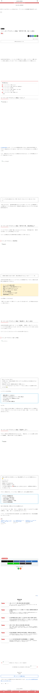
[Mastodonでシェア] (15, 418)
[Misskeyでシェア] (32, 418)
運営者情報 (9, 690)
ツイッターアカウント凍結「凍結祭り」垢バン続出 (12, 89)
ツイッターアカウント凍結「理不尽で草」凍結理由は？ (12, 86)
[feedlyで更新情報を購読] (18, 568)
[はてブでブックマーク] (33, 36)
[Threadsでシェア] (15, 421)
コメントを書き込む (20, 676)
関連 (4, 93)
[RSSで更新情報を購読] (20, 568)
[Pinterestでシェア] (11, 424)
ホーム (4, 690)
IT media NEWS (4, 147)
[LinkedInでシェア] (19, 424)
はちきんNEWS (19, 1)
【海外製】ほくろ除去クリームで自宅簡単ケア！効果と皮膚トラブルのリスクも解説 (6, 521)
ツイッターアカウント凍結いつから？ (9, 84)
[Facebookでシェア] (31, 36)
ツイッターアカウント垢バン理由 (8, 90)
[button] (37, 36)
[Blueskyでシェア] (24, 418)
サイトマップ (25, 690)
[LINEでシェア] (35, 36)
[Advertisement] (19, 19)
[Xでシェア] (28, 36)
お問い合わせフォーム (33, 690)
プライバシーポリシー (17, 690)
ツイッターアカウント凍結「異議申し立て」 (10, 92)
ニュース (3, 28)
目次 (4, 82)
